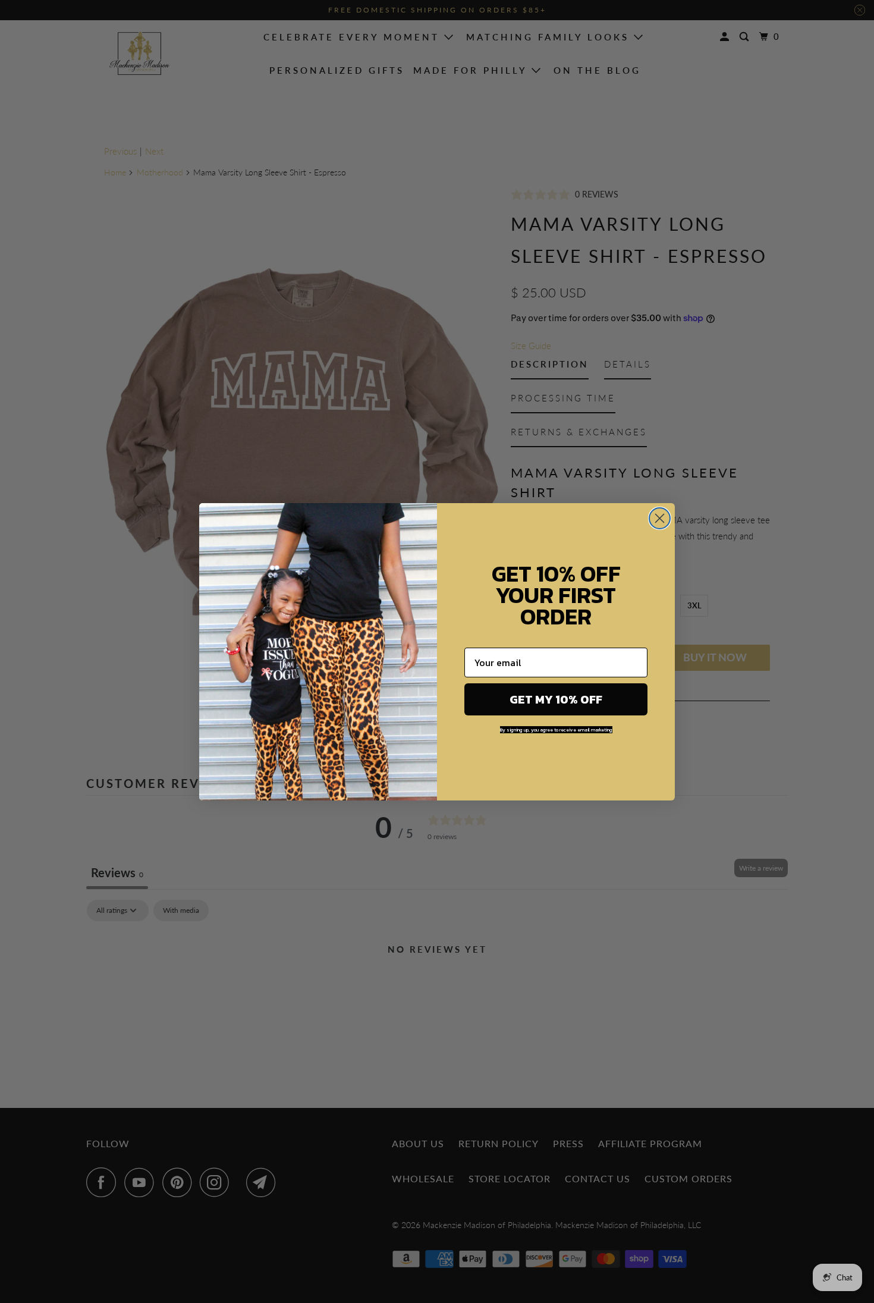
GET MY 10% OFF (556, 699)
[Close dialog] (659, 518)
